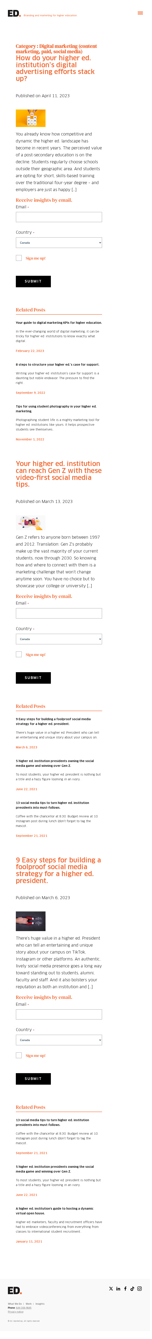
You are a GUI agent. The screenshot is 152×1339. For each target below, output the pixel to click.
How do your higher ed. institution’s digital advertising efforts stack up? (55, 68)
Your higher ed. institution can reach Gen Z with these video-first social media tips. (59, 474)
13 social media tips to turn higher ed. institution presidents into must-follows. (52, 805)
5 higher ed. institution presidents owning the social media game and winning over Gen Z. (55, 763)
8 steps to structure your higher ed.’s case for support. (57, 364)
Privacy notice (15, 1312)
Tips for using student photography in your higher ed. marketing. (56, 409)
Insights (40, 1304)
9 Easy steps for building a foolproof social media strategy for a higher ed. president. (53, 722)
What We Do (15, 1304)
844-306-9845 (23, 1308)
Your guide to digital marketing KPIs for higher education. (59, 322)
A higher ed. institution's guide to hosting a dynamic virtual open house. (54, 1211)
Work (29, 1304)
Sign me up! (36, 258)
